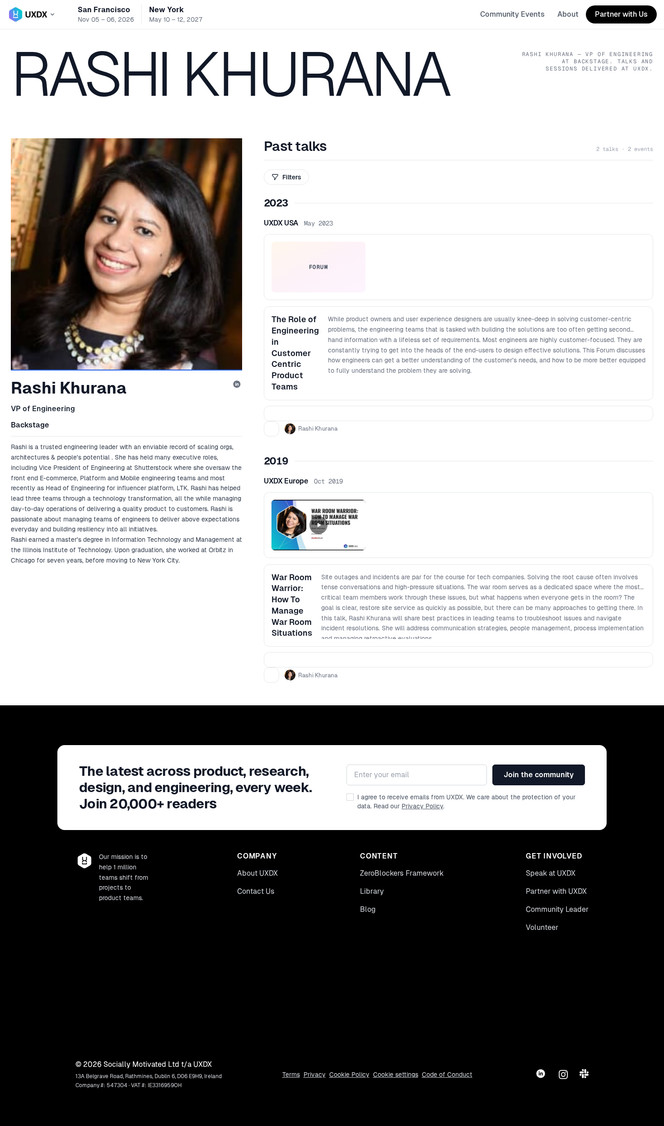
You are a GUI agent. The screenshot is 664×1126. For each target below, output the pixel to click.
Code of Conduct (447, 1074)
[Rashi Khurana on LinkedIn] (237, 384)
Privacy (315, 1074)
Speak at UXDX (550, 873)
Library (372, 891)
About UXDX (257, 873)
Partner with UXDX (556, 891)
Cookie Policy (349, 1074)
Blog (368, 909)
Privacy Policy (422, 806)
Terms (291, 1074)
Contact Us (256, 891)
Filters (291, 177)
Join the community (539, 774)
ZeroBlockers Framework (402, 873)
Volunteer (542, 927)
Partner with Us (621, 14)
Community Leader (557, 909)
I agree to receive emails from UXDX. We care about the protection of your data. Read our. (466, 801)
